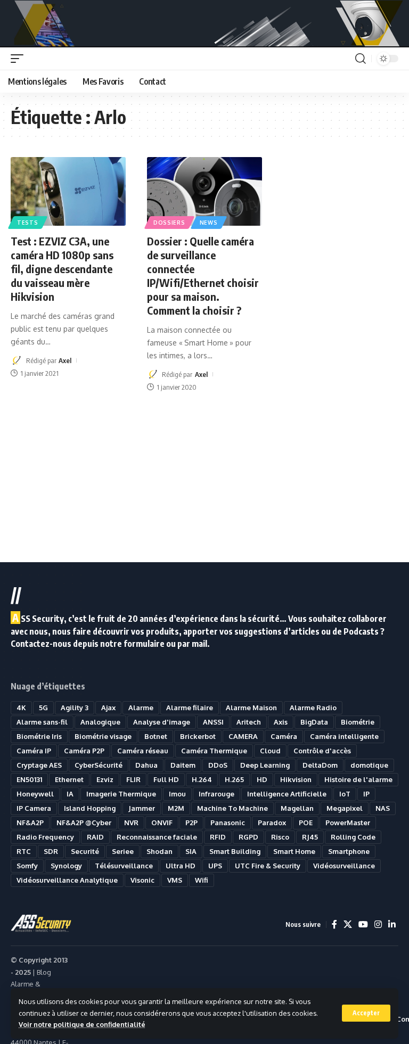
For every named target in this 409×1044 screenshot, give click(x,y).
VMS (174, 880)
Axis (281, 722)
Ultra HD (180, 865)
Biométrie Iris (39, 736)
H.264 (202, 779)
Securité (85, 851)
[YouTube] (363, 924)
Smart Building (234, 851)
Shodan (159, 851)
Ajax (108, 707)
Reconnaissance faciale (157, 837)
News (209, 222)
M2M (176, 808)
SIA (191, 851)
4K (21, 707)
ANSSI (213, 722)
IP (366, 794)
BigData (314, 722)
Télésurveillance (124, 865)
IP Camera (34, 808)
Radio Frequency (45, 837)
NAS (382, 808)
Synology (66, 865)
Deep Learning (265, 765)
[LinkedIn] (392, 924)
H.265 (234, 779)
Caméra (284, 736)
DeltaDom (320, 765)
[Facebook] (334, 924)
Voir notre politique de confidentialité (82, 1024)
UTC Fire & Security (267, 865)
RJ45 (310, 837)
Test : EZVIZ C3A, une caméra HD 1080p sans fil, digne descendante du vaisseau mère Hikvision (62, 268)
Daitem (182, 765)
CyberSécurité (98, 765)
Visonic (142, 880)
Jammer (141, 808)
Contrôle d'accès (322, 750)
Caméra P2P (84, 750)
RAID (95, 837)
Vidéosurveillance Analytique (67, 880)
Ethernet (69, 779)
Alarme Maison (251, 707)
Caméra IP (34, 750)
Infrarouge (216, 794)
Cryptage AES (39, 765)
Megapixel (344, 808)
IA (70, 794)
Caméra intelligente (344, 736)
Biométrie (357, 722)
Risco (280, 837)
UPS (215, 865)
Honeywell (35, 794)
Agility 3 (74, 707)
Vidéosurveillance (344, 865)
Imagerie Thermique (121, 794)
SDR (51, 851)
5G (43, 707)
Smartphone (349, 851)
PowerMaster (347, 822)
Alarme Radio (313, 707)
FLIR (133, 779)
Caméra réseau (142, 750)
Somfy (27, 865)
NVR (131, 822)
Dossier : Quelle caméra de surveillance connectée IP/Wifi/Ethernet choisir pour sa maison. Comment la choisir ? (203, 275)
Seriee (123, 851)
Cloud (270, 750)
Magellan (297, 808)
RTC (24, 851)
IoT (344, 794)
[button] (366, 1013)
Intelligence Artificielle (286, 794)
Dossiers (169, 222)
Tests (27, 222)
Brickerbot (198, 736)
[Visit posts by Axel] (16, 360)
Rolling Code (353, 837)
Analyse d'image (161, 722)
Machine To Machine (232, 808)
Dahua (146, 765)
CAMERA (243, 736)
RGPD (248, 837)
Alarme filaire (189, 707)
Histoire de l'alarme (358, 779)
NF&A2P (30, 822)
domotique (369, 765)
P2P (191, 822)
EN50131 (29, 779)
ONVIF (162, 822)
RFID (218, 837)
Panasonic (227, 822)
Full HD (166, 779)
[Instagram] (378, 924)
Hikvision (296, 779)
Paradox (272, 822)
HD (262, 779)
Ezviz (104, 779)
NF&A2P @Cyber (83, 822)
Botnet (155, 736)
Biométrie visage (103, 736)
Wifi (201, 880)
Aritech (248, 722)
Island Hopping (90, 808)
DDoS (217, 765)
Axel (65, 360)
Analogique (100, 722)
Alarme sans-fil (42, 722)
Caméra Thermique (214, 750)
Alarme (140, 707)
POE (306, 822)
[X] (348, 924)
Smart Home (294, 851)
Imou (177, 794)
